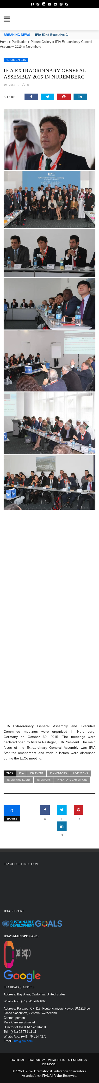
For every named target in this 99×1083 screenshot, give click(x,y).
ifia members (58, 773)
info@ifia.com (23, 1041)
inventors (44, 779)
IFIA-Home (17, 1060)
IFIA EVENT (36, 773)
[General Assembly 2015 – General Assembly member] (49, 199)
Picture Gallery (41, 42)
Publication (19, 42)
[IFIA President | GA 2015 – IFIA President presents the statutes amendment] (49, 529)
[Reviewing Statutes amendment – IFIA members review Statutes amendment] (49, 423)
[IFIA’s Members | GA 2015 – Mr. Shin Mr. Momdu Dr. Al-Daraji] (49, 622)
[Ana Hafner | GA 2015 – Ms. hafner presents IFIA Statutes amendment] (49, 573)
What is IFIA (56, 1060)
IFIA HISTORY (36, 1060)
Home (4, 42)
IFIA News (48, 1064)
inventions (80, 773)
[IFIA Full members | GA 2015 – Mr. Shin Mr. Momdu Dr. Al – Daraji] (49, 303)
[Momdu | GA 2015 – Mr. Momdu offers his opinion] (49, 482)
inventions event (18, 779)
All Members (77, 1060)
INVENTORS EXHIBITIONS (72, 779)
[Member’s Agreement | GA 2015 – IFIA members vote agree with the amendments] (49, 360)
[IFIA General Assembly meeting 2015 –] (71, 703)
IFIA (21, 773)
